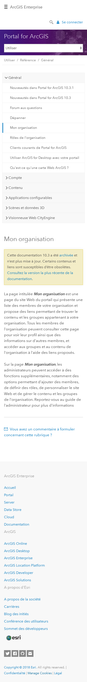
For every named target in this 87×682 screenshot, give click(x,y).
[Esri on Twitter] (7, 653)
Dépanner (18, 118)
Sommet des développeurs (26, 629)
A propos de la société (22, 599)
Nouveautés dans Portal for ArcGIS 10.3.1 (42, 88)
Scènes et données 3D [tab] (26, 208)
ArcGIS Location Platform (24, 565)
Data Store (12, 510)
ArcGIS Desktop (17, 551)
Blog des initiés (16, 614)
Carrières (11, 606)
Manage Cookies (40, 673)
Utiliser (9, 60)
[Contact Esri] (30, 653)
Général (47, 60)
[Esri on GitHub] (22, 653)
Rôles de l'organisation (28, 138)
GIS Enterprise (26, 7)
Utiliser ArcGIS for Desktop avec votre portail (44, 158)
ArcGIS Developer (18, 573)
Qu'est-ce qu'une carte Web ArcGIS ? (39, 168)
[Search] (51, 22)
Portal (8, 495)
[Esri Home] (13, 638)
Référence (28, 60)
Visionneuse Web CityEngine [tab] (31, 218)
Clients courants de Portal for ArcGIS (38, 148)
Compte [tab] (15, 178)
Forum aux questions (26, 108)
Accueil (10, 487)
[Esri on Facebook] (15, 653)
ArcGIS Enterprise (18, 558)
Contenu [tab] (15, 188)
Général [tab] (14, 78)
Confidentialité (14, 673)
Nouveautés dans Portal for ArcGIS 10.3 (40, 98)
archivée (66, 255)
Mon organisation (23, 128)
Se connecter (72, 22)
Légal (58, 673)
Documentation (16, 524)
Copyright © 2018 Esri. (20, 667)
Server (9, 502)
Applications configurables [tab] (30, 198)
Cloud (9, 517)
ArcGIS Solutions (17, 580)
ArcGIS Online (15, 543)
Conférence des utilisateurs (26, 621)
